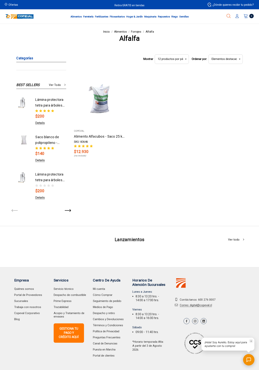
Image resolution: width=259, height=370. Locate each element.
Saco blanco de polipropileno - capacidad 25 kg (47, 140)
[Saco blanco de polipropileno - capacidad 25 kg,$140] (23, 140)
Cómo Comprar (102, 295)
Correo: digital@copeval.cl (196, 305)
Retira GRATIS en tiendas (129, 5)
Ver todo (55, 85)
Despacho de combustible (70, 295)
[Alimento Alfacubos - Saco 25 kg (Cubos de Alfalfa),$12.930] (100, 99)
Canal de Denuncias (105, 343)
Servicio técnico (64, 289)
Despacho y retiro (104, 313)
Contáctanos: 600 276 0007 (198, 299)
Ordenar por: (199, 59)
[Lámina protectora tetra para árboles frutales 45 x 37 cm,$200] (23, 102)
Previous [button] (15, 211)
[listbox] (226, 59)
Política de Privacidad (106, 331)
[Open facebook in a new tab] (187, 321)
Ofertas (13, 4)
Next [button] (67, 211)
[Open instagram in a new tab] (195, 321)
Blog (17, 319)
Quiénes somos (24, 289)
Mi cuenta (99, 289)
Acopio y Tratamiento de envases (69, 314)
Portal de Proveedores (28, 295)
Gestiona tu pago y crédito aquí (69, 333)
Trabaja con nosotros (27, 307)
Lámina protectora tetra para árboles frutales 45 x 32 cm (49, 177)
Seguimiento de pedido (107, 301)
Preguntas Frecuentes (106, 337)
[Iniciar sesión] (237, 16)
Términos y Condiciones (108, 325)
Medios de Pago (103, 307)
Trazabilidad (61, 307)
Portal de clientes (104, 355)
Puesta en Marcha (104, 349)
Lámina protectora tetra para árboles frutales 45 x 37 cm (49, 103)
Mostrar (148, 59)
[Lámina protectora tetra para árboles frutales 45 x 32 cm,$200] (23, 177)
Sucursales (21, 301)
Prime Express (62, 301)
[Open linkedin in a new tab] (204, 321)
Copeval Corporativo (27, 313)
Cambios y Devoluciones (108, 319)
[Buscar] (228, 15)
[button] (227, 344)
